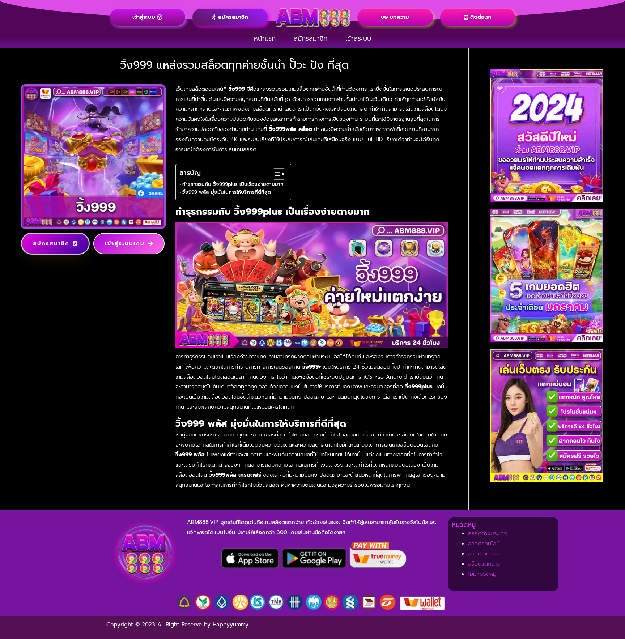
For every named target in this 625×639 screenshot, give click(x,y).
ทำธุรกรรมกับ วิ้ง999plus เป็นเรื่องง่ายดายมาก (233, 184)
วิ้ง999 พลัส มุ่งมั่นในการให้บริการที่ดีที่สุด (226, 192)
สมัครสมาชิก (310, 38)
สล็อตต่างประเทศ (487, 533)
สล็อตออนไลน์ (483, 544)
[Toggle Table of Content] (275, 174)
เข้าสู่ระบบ (358, 38)
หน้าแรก (265, 38)
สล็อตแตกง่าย (484, 564)
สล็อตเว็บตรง (483, 554)
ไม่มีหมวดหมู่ (482, 574)
